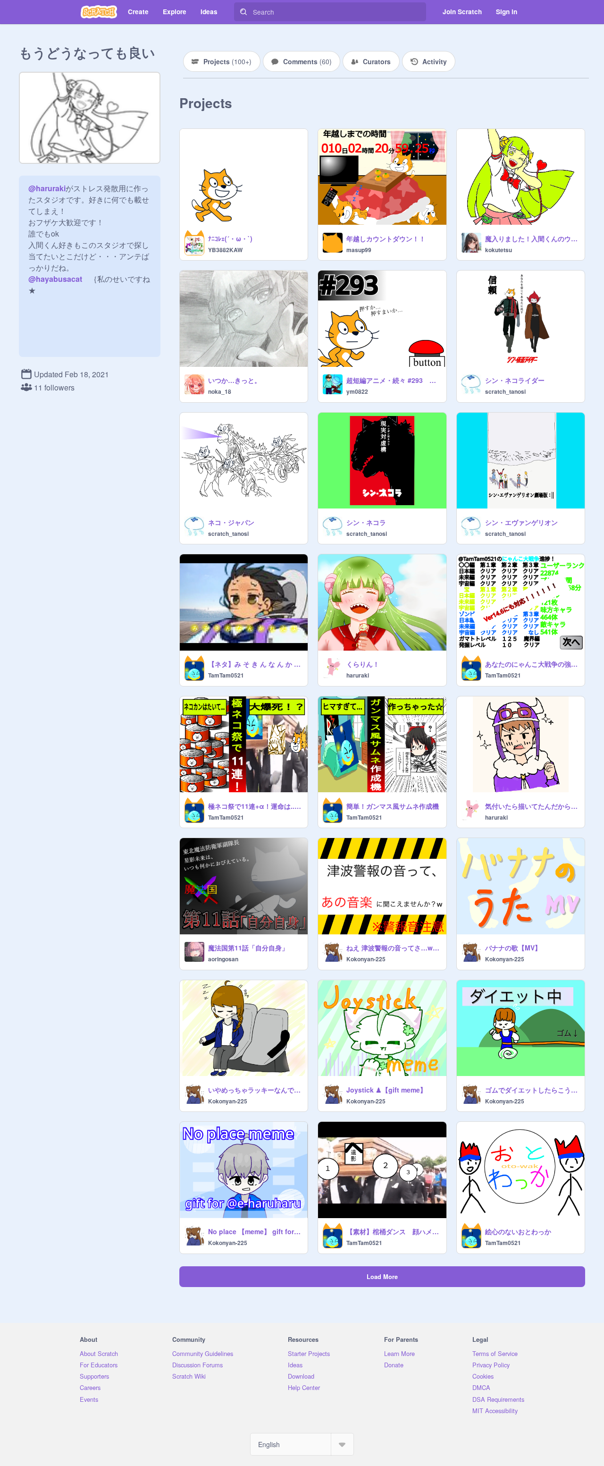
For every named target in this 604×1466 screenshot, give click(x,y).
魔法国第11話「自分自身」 (248, 947)
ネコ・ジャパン (231, 522)
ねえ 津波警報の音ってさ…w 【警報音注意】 (393, 947)
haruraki (357, 675)
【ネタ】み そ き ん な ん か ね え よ (255, 664)
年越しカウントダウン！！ (386, 238)
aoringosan (223, 959)
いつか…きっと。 (234, 380)
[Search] (243, 11)
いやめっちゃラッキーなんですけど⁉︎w (255, 1089)
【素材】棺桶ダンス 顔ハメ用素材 (393, 1231)
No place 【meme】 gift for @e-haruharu (255, 1231)
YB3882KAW (225, 250)
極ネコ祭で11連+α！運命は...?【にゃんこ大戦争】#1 (255, 806)
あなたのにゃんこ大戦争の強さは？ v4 (532, 664)
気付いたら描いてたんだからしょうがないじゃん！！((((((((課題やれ (532, 806)
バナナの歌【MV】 (513, 947)
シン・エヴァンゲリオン (521, 522)
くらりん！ (362, 664)
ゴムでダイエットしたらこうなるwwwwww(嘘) (532, 1089)
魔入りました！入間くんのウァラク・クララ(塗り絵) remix (532, 238)
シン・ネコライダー (515, 380)
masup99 (358, 250)
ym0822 (357, 391)
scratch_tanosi (505, 391)
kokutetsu (498, 250)
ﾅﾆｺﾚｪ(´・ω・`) (230, 238)
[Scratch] (99, 12)
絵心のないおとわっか (518, 1231)
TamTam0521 (226, 675)
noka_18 (219, 391)
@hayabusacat (55, 278)
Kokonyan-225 (366, 959)
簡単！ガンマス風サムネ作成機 (392, 806)
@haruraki (47, 188)
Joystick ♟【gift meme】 (386, 1089)
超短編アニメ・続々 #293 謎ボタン (393, 380)
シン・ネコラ (366, 522)
